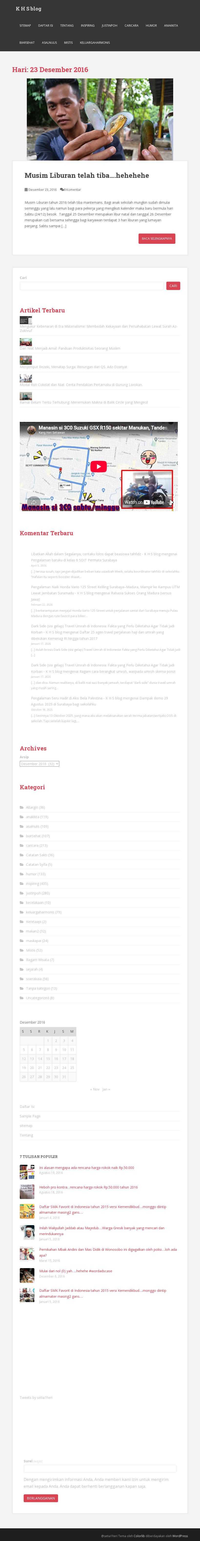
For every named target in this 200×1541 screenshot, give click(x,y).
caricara (132, 25)
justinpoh (109, 25)
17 (64, 1058)
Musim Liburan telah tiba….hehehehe (87, 175)
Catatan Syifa (36, 864)
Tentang (67, 25)
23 (56, 1067)
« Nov (95, 1089)
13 (32, 1058)
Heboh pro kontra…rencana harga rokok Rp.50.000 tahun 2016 (88, 1187)
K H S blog (28, 8)
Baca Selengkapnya (157, 238)
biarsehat (27, 43)
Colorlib (139, 1536)
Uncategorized (37, 997)
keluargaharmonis (95, 43)
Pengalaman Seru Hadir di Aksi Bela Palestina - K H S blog (76, 698)
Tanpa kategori (38, 988)
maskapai (33, 940)
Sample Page (30, 1116)
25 (72, 1067)
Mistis (68, 43)
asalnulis (49, 43)
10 (64, 1049)
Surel (33, 1461)
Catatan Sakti (36, 855)
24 (64, 1067)
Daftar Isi (45, 25)
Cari (23, 277)
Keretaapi (33, 921)
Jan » (106, 1089)
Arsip (24, 757)
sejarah (32, 969)
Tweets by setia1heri (36, 1397)
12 (24, 1058)
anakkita (171, 25)
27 (32, 1076)
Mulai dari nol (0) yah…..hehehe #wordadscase (75, 1271)
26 (24, 1076)
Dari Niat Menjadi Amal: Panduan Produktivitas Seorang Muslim (70, 348)
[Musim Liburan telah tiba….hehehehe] (100, 119)
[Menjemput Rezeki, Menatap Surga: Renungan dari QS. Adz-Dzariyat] (26, 360)
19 (24, 1067)
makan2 (32, 931)
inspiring (88, 25)
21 (40, 1067)
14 (40, 1058)
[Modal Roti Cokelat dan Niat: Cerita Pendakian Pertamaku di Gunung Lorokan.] (26, 378)
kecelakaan (35, 902)
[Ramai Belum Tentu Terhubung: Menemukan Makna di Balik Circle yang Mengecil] (26, 396)
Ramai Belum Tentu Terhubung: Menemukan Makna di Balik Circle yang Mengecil (84, 402)
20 (32, 1067)
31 (64, 1076)
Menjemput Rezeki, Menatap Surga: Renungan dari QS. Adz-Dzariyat (73, 366)
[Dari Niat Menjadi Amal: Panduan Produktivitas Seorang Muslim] (26, 342)
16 (56, 1058)
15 (48, 1058)
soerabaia (34, 978)
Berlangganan (41, 1498)
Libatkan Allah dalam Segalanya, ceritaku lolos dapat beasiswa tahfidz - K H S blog (95, 554)
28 (40, 1076)
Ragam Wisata (37, 959)
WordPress (180, 1536)
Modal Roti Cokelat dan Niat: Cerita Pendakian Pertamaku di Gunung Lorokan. (81, 384)
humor (151, 25)
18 (72, 1058)
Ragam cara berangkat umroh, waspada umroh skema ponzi (127, 671)
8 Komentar (72, 189)
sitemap (25, 25)
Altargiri (32, 807)
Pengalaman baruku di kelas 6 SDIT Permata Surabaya (74, 560)
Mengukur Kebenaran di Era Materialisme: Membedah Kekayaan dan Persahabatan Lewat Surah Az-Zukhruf (99, 328)
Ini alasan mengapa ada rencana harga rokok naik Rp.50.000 (86, 1167)
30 (56, 1076)
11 (72, 1049)
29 (48, 1076)
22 (48, 1067)
